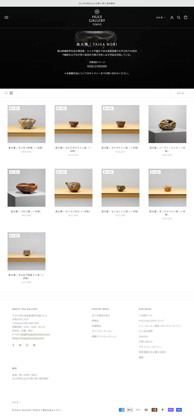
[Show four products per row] (11, 93)
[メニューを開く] (6, 17)
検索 (141, 357)
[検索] (178, 17)
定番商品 (96, 325)
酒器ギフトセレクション (104, 336)
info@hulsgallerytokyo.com (35, 334)
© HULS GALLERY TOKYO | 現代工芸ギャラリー (37, 410)
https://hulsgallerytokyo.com (28, 338)
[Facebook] (13, 345)
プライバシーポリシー (150, 346)
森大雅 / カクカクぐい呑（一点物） (121, 147)
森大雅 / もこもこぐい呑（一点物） (121, 211)
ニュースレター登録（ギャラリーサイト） (160, 325)
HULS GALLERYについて (151, 320)
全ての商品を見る (101, 315)
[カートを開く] (185, 17)
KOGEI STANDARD (97, 65)
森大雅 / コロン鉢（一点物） (26, 211)
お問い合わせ (145, 341)
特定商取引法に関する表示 (152, 352)
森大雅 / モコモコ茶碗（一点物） (26, 147)
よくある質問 (145, 331)
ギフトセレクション (102, 331)
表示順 (181, 93)
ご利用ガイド (145, 315)
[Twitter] (20, 345)
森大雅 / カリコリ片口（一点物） (73, 211)
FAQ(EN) (143, 336)
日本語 (159, 17)
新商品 (95, 320)
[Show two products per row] (6, 93)
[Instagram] (27, 345)
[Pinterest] (34, 345)
